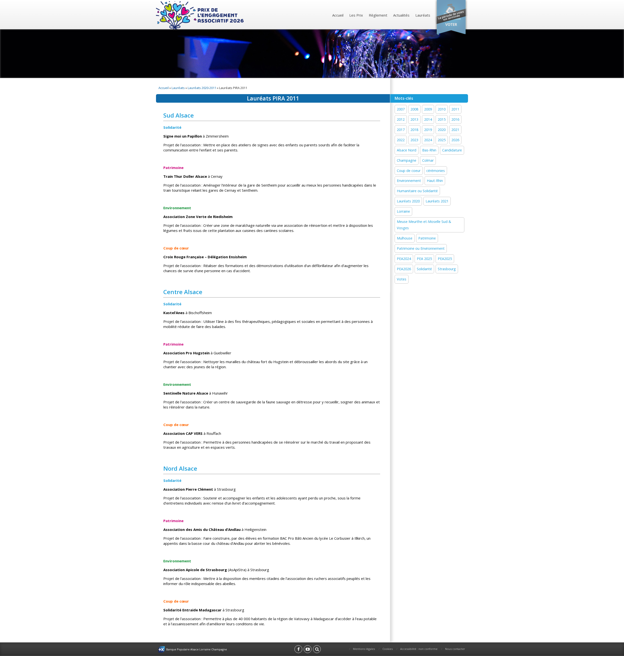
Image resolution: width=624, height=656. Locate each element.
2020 (442, 129)
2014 (428, 119)
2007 (401, 109)
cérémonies (435, 170)
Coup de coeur (408, 170)
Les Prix (356, 15)
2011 (455, 109)
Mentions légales (364, 649)
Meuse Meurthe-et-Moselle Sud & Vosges (424, 224)
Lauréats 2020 (408, 201)
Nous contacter (455, 649)
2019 (428, 129)
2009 (428, 109)
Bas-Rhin (429, 150)
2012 (401, 119)
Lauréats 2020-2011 (202, 88)
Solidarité (424, 269)
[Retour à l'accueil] (200, 15)
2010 (442, 109)
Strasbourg (447, 269)
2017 (401, 129)
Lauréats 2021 (437, 201)
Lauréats (422, 15)
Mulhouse (404, 238)
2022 (401, 140)
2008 (414, 109)
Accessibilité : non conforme (419, 649)
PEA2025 (445, 258)
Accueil (337, 15)
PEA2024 (404, 258)
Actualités (401, 15)
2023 (414, 140)
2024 (428, 140)
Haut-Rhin (435, 180)
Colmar (428, 160)
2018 (414, 129)
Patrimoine (427, 238)
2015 (442, 119)
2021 (455, 129)
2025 (442, 140)
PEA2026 (404, 269)
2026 (455, 140)
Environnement (409, 180)
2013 (414, 119)
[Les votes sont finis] (451, 18)
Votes (401, 279)
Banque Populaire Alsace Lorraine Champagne (196, 649)
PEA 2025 (424, 258)
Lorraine (403, 211)
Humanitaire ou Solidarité (417, 191)
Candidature (452, 150)
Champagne (406, 160)
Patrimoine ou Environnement (421, 248)
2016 (455, 119)
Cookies (387, 649)
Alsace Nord (406, 150)
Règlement (378, 15)
